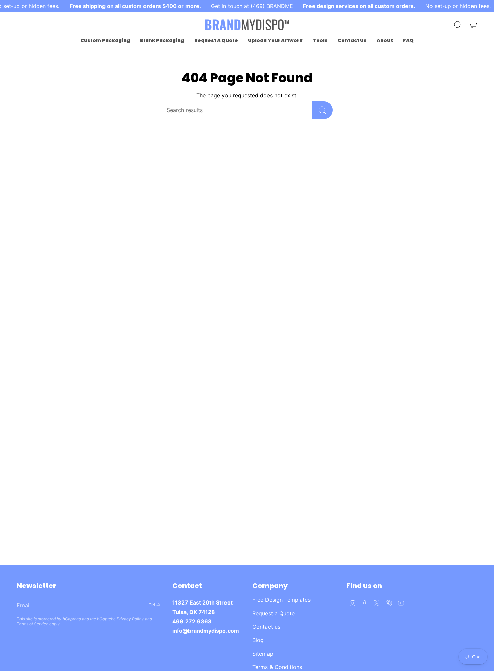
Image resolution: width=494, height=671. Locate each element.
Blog (258, 640)
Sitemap (262, 653)
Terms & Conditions (277, 667)
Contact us (266, 626)
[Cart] (473, 25)
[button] (105, 40)
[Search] (322, 110)
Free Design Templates (281, 599)
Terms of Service (32, 623)
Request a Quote (273, 613)
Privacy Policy (130, 618)
